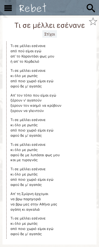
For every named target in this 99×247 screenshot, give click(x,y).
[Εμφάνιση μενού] (8, 7)
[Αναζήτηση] (91, 7)
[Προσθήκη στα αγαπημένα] (93, 21)
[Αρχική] (32, 7)
